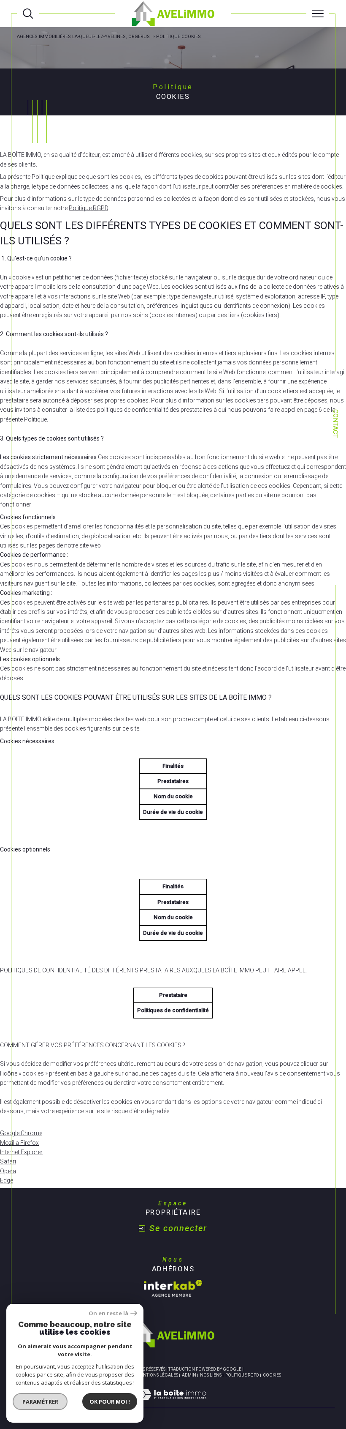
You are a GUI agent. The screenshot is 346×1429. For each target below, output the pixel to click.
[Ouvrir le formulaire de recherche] (27, 13)
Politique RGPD (88, 208)
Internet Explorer (21, 1152)
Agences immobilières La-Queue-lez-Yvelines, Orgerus (83, 36)
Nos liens (211, 1375)
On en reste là (108, 1313)
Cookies (272, 1375)
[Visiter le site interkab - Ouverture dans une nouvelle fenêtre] (173, 1288)
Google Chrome (21, 1133)
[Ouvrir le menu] (317, 13)
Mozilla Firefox (19, 1142)
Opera (8, 1171)
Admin (189, 1375)
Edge (6, 1180)
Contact (335, 423)
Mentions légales (157, 1375)
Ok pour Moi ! (109, 1401)
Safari (8, 1161)
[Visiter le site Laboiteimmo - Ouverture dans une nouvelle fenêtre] (172, 1403)
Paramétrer (40, 1401)
